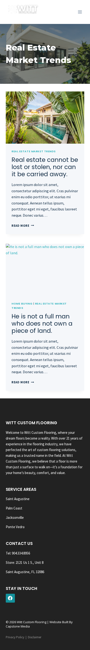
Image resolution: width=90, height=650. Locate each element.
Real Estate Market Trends (34, 151)
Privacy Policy (15, 637)
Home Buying (22, 303)
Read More (23, 225)
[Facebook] (10, 598)
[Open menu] (79, 12)
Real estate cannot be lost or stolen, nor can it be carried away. (45, 167)
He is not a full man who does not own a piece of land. (42, 323)
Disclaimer (34, 637)
